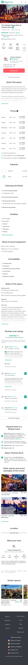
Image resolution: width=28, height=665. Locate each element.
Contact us (7, 624)
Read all (18, 32)
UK (2, 570)
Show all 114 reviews (14, 418)
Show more (5, 521)
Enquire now (14, 70)
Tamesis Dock (12, 427)
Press (20, 620)
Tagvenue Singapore (16, 646)
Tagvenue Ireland (15, 643)
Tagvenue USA (14, 653)
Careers (7, 628)
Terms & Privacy (20, 616)
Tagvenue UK (14, 650)
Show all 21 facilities (7, 235)
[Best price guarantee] (15, 153)
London (6, 570)
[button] (22, 2)
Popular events (20, 632)
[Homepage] (7, 2)
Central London (12, 570)
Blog (21, 624)
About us (7, 616)
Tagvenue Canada (15, 640)
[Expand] (25, 2)
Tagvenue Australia (15, 637)
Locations (20, 628)
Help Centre (7, 620)
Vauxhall (20, 570)
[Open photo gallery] (14, 13)
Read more (18, 438)
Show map (6, 36)
